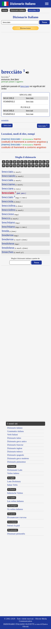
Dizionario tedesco (15, 451)
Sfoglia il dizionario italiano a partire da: (25, 258)
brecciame (8, 184)
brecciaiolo (8, 175)
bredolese (8, 243)
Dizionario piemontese (16, 462)
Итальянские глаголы (16, 517)
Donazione (25, 28)
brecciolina (8, 205)
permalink (4, 120)
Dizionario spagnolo (15, 455)
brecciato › (43, 125)
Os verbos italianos (15, 509)
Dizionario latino (14, 438)
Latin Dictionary (14, 481)
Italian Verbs (12, 485)
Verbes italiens (13, 473)
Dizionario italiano (14, 428)
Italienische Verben (15, 493)
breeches (7, 251)
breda (5, 230)
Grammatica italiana (15, 431)
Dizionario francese (15, 445)
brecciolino (8, 209)
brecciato (8, 197)
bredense (8, 235)
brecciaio (7, 171)
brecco (6, 218)
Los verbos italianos (15, 501)
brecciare (24, 86)
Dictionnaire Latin (14, 470)
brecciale (7, 180)
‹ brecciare (7, 125)
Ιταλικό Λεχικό (13, 525)
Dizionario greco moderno (18, 458)
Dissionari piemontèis (16, 534)
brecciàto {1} (34, 10)
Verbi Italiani (12, 434)
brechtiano (8, 222)
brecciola (7, 201)
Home (4, 10)
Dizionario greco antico (17, 441)
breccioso (8, 214)
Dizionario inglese (14, 448)
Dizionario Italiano (18, 10)
